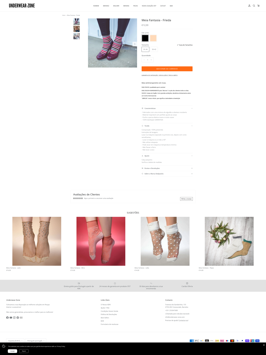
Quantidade (146, 55)
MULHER (116, 6)
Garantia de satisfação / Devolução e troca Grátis (160, 75)
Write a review (186, 199)
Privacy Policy (61, 346)
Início (63, 15)
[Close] (264, 345)
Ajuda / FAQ (105, 308)
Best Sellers (105, 318)
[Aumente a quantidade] (152, 60)
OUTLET (163, 6)
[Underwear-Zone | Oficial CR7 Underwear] (21, 5)
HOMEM (96, 6)
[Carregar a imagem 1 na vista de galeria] (112, 43)
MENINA (126, 6)
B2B (171, 6)
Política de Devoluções (109, 314)
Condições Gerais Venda (109, 311)
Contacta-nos (183, 320)
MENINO (106, 6)
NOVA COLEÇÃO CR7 (149, 6)
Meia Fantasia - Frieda (73, 15)
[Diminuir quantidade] (143, 60)
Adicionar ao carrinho (167, 69)
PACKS (135, 6)
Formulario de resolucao (109, 324)
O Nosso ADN (106, 304)
